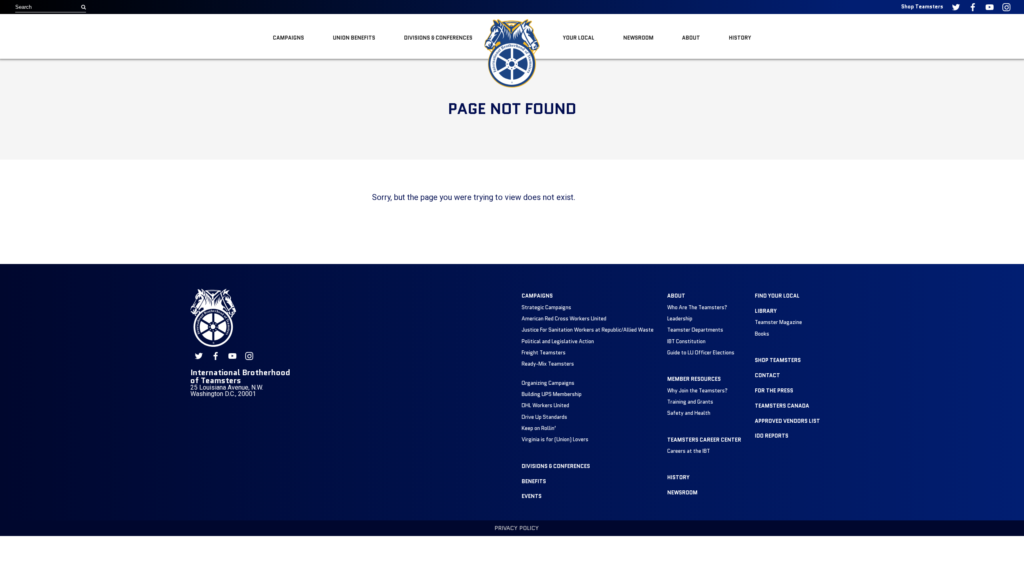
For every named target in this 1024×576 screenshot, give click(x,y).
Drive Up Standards (544, 417)
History (740, 38)
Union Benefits (354, 38)
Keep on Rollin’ (539, 428)
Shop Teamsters (922, 6)
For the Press (774, 390)
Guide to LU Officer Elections (700, 352)
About (691, 38)
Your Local (578, 38)
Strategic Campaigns (546, 307)
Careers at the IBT (688, 451)
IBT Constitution (686, 341)
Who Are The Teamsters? (697, 307)
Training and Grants (690, 402)
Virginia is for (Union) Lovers (555, 439)
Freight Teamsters (544, 352)
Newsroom (638, 38)
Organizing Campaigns (548, 383)
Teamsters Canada (782, 406)
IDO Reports (771, 436)
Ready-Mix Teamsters (548, 364)
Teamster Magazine (778, 322)
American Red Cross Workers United (564, 318)
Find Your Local (777, 296)
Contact (767, 375)
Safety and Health (688, 413)
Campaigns (288, 38)
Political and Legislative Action (558, 341)
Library (766, 311)
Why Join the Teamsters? (697, 390)
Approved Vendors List (787, 421)
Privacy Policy (516, 528)
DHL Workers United (545, 405)
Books (762, 334)
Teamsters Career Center (704, 440)
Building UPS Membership (552, 394)
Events (532, 496)
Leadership (679, 318)
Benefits (534, 481)
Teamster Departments (695, 330)
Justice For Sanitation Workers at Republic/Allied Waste (588, 330)
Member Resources (694, 379)
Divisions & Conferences (438, 38)
